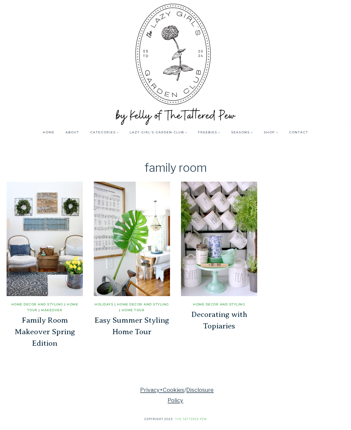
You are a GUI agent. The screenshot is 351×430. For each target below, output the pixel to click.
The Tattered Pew (191, 419)
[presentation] (45, 239)
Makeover (51, 310)
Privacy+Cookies (162, 390)
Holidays (104, 304)
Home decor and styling (37, 304)
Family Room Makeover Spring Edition (45, 331)
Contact (298, 132)
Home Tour (133, 310)
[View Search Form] (317, 132)
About (72, 132)
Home (49, 132)
